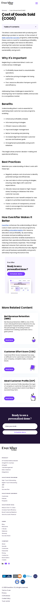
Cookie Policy (6, 598)
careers (4, 560)
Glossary (4, 10)
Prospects (4, 501)
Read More (9, 340)
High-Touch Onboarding (9, 480)
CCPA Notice (6, 596)
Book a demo (5, 557)
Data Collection (6, 470)
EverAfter (5, 225)
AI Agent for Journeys (8, 463)
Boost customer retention (9, 512)
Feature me (5, 551)
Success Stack (6, 535)
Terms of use (6, 590)
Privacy (4, 593)
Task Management (7, 467)
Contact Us (5, 555)
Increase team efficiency (9, 510)
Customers (5, 496)
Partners (4, 498)
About (3, 544)
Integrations (5, 472)
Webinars (4, 531)
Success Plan (5, 489)
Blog (3, 524)
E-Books (4, 529)
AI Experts (4, 465)
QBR (3, 485)
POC (3, 487)
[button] (36, 3)
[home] (7, 3)
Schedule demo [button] (16, 274)
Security (4, 546)
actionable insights (16, 230)
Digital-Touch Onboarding (9, 482)
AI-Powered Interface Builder (10, 460)
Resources (5, 526)
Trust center (6, 601)
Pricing (4, 553)
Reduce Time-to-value (8, 507)
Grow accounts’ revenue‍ (9, 514)
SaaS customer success (10, 38)
